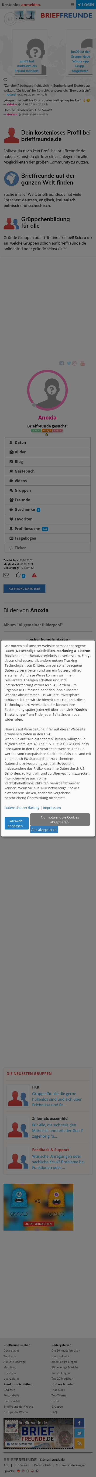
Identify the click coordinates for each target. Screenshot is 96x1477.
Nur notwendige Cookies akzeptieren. (60, 819)
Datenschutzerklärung (22, 807)
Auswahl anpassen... (17, 823)
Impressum (52, 807)
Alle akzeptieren (44, 829)
